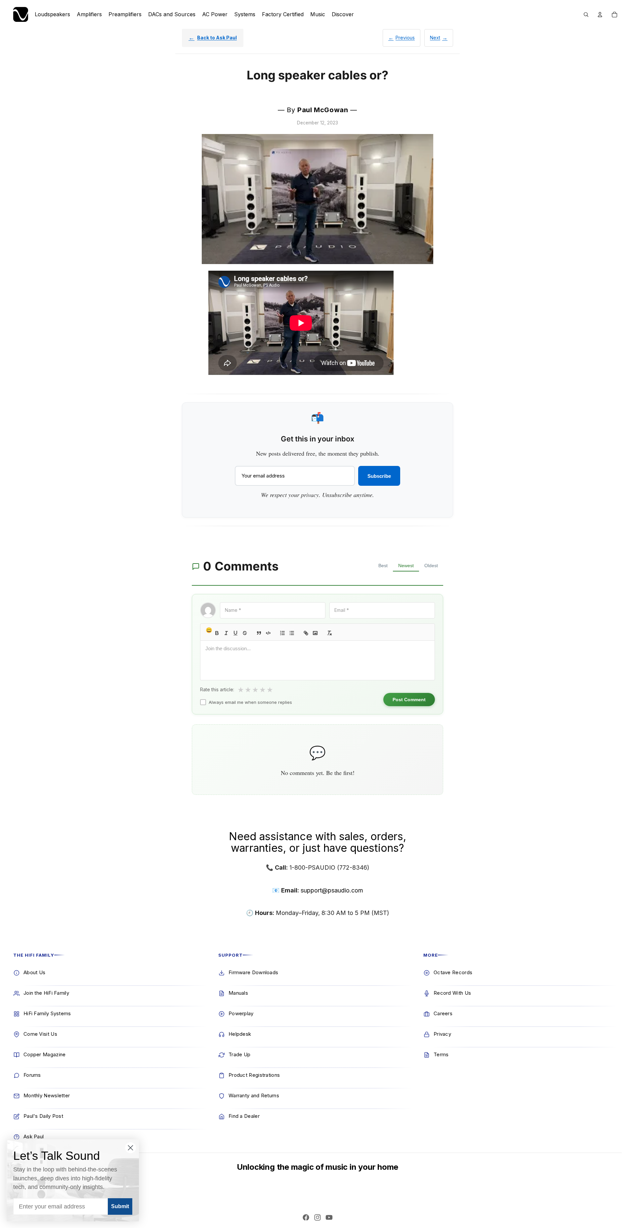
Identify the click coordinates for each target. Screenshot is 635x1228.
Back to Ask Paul (217, 37)
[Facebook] (306, 1217)
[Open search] (586, 14)
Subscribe (379, 476)
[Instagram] (317, 1217)
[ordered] (282, 633)
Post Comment (409, 699)
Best (383, 565)
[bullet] (291, 633)
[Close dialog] (130, 1148)
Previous (405, 37)
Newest (406, 565)
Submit (120, 1206)
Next (435, 37)
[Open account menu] (600, 14)
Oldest (431, 565)
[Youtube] (329, 1217)
